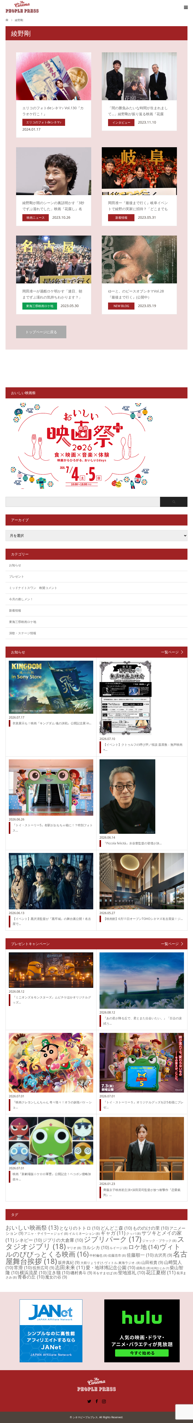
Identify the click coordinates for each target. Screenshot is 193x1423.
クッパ (133, 1233)
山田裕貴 (152, 1262)
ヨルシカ (95, 1247)
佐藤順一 (140, 1255)
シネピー (28, 1240)
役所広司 (43, 1267)
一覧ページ (170, 652)
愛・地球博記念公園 (110, 1267)
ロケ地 (143, 1247)
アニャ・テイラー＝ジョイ (46, 1233)
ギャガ (113, 1232)
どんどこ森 (116, 1228)
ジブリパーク (112, 1239)
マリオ (74, 1248)
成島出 (143, 1268)
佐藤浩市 (117, 1255)
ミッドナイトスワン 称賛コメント (33, 588)
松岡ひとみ (160, 1268)
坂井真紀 (69, 1262)
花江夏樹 (161, 1272)
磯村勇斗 (81, 1273)
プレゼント (16, 576)
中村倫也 (98, 1255)
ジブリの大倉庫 (62, 1240)
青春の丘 (31, 1277)
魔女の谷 (56, 1277)
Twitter (89, 1401)
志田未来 (70, 1267)
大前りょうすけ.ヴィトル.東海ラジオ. (110, 1262)
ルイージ (118, 1248)
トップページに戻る (41, 331)
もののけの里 (151, 1228)
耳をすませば (105, 1273)
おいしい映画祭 (32, 1227)
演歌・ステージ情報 (22, 633)
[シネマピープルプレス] (22, 7)
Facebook (96, 1401)
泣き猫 (58, 1272)
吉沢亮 (163, 1255)
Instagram (104, 1401)
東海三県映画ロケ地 (22, 622)
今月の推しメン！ (21, 599)
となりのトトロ (79, 1228)
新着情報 (15, 610)
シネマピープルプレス (85, 1417)
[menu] (185, 7)
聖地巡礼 (131, 1272)
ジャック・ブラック (159, 1240)
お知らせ (15, 565)
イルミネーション (84, 1233)
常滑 (23, 1267)
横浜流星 (33, 1272)
